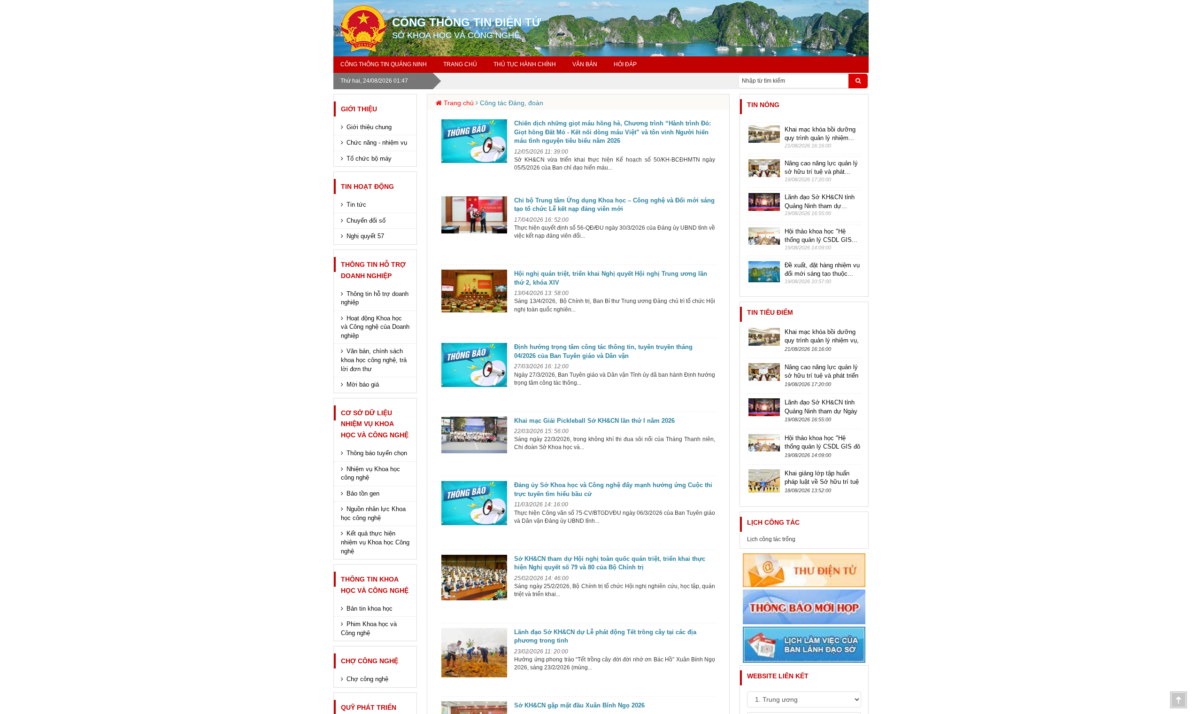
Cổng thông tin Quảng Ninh (383, 64)
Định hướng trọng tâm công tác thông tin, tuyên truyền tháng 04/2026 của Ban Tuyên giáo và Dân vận (603, 351)
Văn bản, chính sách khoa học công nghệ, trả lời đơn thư (374, 360)
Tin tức (356, 204)
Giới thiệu (359, 109)
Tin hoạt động (367, 186)
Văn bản (584, 64)
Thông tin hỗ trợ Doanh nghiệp (373, 270)
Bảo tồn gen (363, 493)
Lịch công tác (773, 522)
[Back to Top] (1178, 700)
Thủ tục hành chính (524, 64)
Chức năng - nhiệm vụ (377, 142)
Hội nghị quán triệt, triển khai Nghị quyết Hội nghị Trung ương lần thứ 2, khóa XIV (610, 278)
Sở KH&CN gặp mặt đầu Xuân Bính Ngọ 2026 (579, 705)
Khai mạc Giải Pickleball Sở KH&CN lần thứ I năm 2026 (594, 420)
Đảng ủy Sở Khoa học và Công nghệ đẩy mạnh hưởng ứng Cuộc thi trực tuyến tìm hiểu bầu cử (613, 489)
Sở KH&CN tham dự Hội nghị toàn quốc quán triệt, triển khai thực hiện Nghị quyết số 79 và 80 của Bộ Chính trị (609, 563)
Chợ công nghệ (369, 661)
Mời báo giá (363, 384)
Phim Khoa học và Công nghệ (369, 628)
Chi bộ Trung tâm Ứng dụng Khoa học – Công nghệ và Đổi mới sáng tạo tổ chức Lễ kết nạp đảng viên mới (614, 205)
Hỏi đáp (625, 64)
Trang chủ (460, 64)
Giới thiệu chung (369, 127)
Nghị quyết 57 (365, 236)
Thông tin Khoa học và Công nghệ (374, 584)
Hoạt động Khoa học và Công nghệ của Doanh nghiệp (375, 327)
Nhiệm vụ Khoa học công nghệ (370, 473)
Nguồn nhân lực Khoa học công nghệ (373, 513)
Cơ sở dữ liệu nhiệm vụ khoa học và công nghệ (374, 424)
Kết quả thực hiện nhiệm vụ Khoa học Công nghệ (375, 542)
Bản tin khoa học (370, 608)
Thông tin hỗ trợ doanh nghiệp (374, 298)
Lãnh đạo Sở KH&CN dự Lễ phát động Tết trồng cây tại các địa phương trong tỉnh (605, 636)
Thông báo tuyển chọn (377, 453)
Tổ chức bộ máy (369, 158)
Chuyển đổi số (366, 220)
